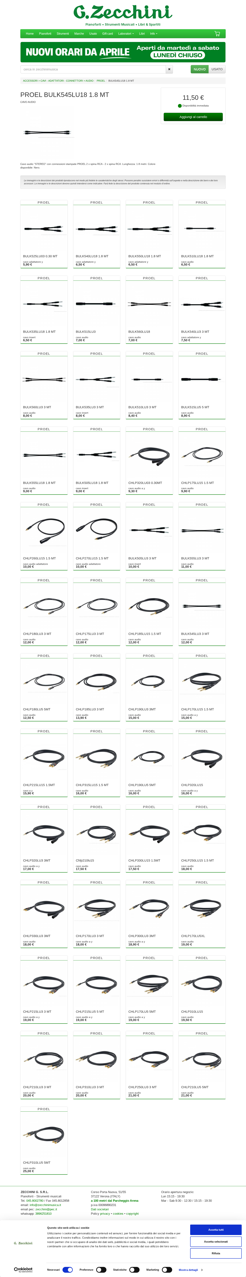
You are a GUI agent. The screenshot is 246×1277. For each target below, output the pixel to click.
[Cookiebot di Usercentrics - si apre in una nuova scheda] (23, 1270)
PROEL (101, 80)
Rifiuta (216, 1253)
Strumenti (63, 33)
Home (30, 33)
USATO (217, 69)
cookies (118, 1213)
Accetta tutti (216, 1229)
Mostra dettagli (188, 1269)
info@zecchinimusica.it (45, 1205)
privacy (105, 1213)
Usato (93, 33)
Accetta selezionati (216, 1241)
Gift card (107, 33)
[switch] (101, 1270)
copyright (132, 1213)
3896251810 (43, 1213)
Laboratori (125, 33)
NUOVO (200, 69)
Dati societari (100, 1209)
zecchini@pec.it (46, 1209)
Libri (142, 33)
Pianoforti (45, 33)
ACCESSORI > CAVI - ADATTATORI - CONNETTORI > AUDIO (58, 80)
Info (153, 33)
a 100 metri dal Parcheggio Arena (114, 1200)
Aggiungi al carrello (193, 117)
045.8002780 (34, 1200)
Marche (79, 33)
